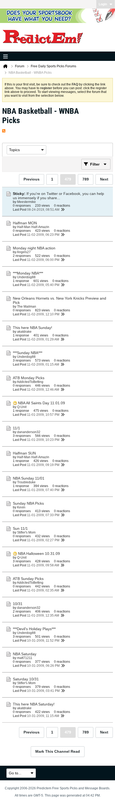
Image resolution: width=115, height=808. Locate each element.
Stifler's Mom (26, 532)
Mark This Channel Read (57, 751)
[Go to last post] (62, 209)
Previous (32, 179)
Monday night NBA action (34, 248)
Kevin (21, 507)
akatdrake (24, 332)
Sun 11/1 (20, 528)
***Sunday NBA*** (27, 353)
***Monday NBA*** (28, 273)
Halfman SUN (24, 453)
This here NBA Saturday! (34, 704)
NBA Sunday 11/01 (28, 478)
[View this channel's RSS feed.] (3, 129)
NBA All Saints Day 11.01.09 (41, 403)
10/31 (17, 604)
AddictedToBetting (30, 382)
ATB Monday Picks (28, 378)
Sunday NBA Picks (28, 503)
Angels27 (24, 252)
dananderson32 (28, 432)
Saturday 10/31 (26, 679)
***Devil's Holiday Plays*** (34, 629)
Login (103, 4)
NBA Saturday (24, 654)
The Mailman (26, 306)
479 (68, 179)
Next (104, 179)
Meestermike (26, 202)
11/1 (16, 428)
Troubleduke (26, 482)
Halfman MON (25, 223)
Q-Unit (21, 407)
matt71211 (24, 658)
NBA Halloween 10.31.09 (39, 553)
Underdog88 (26, 277)
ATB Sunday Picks (28, 578)
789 (85, 179)
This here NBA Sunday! (32, 327)
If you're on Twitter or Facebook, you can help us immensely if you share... (58, 195)
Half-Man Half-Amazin (33, 227)
